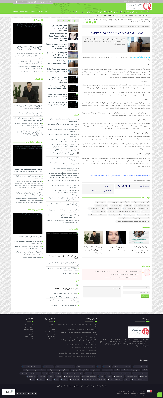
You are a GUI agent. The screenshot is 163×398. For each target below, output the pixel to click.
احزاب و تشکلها (29, 324)
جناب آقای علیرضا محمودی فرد (80, 370)
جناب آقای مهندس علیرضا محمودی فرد (58, 370)
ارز (99, 367)
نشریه (127, 380)
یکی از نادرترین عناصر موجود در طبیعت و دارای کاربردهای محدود (133, 221)
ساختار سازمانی (126, 1)
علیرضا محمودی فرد (104, 26)
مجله (102, 376)
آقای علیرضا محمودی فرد (141, 367)
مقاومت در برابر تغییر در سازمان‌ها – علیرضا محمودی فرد (64, 187)
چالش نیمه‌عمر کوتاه (130, 208)
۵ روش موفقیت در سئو (70, 273)
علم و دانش (144, 376)
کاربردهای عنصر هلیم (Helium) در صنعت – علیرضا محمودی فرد (56, 70)
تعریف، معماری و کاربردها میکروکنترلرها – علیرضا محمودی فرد (63, 135)
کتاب (50, 380)
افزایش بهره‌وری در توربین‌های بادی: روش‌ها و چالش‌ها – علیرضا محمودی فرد (29, 194)
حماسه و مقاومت (28, 329)
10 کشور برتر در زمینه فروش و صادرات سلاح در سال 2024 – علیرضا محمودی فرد (62, 216)
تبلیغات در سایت (50, 334)
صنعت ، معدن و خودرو (118, 19)
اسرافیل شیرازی (48, 367)
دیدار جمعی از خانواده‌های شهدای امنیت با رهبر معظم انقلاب (62, 154)
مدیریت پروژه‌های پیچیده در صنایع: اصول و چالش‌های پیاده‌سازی (64, 169)
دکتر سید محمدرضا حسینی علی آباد (73, 373)
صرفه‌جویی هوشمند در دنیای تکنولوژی (66, 150)
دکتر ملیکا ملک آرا (55, 373)
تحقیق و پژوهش (108, 370)
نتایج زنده (30, 334)
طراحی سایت (74, 229)
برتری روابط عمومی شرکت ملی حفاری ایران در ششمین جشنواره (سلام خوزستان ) (29, 253)
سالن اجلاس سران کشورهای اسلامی (31, 373)
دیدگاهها (61, 20)
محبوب (75, 20)
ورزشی (59, 385)
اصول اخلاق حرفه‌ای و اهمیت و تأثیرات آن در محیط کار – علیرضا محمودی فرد (62, 221)
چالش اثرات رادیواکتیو (101, 205)
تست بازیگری (96, 370)
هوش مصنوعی (75, 380)
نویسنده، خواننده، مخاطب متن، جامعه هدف (94, 380)
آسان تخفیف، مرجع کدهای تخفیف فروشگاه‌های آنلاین (64, 301)
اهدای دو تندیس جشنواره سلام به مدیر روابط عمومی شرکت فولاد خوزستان (29, 248)
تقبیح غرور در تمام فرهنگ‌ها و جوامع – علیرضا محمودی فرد (63, 159)
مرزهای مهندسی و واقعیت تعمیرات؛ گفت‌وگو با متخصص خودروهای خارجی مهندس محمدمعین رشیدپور (29, 56)
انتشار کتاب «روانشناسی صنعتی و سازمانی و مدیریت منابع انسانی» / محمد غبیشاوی (78, 341)
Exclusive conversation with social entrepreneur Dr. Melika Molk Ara (56, 46)
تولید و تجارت (130, 19)
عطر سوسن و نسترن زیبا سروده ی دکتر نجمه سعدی (82, 329)
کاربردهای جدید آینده (144, 215)
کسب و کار (41, 380)
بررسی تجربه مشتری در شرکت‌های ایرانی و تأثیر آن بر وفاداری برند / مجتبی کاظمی (62, 141)
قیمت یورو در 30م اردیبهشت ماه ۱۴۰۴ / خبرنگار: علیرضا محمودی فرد (63, 164)
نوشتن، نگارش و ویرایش (115, 380)
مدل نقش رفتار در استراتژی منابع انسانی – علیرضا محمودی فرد (62, 130)
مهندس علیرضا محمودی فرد (140, 380)
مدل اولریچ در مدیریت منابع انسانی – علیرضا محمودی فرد (57, 87)
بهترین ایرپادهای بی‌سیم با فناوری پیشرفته (65, 293)
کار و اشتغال (78, 385)
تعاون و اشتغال (29, 336)
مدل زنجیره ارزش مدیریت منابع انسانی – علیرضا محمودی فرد (56, 103)
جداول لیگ (30, 331)
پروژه (57, 380)
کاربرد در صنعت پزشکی (99, 212)
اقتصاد (143, 12)
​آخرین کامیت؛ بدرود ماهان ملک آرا (31, 236)
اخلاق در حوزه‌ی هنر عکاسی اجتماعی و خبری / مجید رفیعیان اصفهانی (29, 242)
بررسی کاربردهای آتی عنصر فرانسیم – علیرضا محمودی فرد (116, 32)
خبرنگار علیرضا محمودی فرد (102, 373)
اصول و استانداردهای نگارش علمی (32, 367)
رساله (45, 373)
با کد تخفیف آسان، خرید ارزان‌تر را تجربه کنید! (64, 305)
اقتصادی (37, 79)
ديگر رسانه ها (51, 336)
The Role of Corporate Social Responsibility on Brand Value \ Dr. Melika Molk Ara (58, 37)
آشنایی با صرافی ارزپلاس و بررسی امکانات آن (84, 347)
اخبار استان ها (102, 12)
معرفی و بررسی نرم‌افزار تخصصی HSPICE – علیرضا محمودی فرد (58, 79)
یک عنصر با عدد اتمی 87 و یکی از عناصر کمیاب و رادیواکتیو (134, 218)
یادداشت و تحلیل (125, 12)
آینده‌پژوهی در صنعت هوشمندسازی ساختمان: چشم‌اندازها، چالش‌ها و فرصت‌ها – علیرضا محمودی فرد (63, 205)
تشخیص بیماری (101, 202)
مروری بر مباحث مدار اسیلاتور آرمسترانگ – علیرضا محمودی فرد (57, 96)
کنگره (33, 380)
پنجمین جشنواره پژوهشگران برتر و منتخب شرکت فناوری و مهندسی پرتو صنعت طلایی (29, 62)
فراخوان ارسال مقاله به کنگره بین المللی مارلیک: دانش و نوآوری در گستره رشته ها (28, 48)
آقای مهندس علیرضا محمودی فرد (141, 202)
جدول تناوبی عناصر (116, 205)
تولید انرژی (128, 205)
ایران (118, 370)
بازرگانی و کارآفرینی (33, 142)
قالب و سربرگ (119, 376)
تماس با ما (142, 1)
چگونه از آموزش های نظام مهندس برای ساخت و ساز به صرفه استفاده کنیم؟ (139, 250)
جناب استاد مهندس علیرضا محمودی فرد (35, 370)
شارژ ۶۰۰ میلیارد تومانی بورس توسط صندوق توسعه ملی (62, 181)
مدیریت (59, 376)
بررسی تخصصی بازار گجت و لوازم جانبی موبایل (64, 297)
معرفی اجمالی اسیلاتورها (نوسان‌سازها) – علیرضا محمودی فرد (59, 27)
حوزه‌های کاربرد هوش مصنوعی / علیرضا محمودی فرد (64, 264)
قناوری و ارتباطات (34, 209)
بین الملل (135, 12)
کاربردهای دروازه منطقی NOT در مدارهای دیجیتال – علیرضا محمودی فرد (62, 211)
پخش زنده (52, 338)
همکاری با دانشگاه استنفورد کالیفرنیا (31, 72)
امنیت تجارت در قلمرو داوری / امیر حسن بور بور (83, 337)
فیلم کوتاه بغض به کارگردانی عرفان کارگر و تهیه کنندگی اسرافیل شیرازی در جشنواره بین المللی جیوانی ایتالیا (65, 193)
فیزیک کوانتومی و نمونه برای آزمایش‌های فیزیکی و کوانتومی (123, 212)
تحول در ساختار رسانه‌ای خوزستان (32, 257)
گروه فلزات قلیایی (130, 215)
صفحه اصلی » (133, 15)
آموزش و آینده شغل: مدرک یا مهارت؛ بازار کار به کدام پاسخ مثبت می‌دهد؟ (93, 250)
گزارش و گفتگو (113, 12)
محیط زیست (88, 19)
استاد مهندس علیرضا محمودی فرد (65, 367)
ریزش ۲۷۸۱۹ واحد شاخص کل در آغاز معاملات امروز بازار (62, 125)
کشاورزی (96, 19)
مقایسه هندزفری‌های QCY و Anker (66, 289)
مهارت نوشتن (32, 376)
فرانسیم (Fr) (146, 212)
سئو (77, 280)
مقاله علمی (42, 376)
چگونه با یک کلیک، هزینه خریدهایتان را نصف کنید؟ (63, 257)
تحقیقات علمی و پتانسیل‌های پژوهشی (119, 202)
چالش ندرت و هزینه (144, 208)
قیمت (109, 376)
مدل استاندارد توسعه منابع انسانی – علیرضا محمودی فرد (57, 62)
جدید (68, 20)
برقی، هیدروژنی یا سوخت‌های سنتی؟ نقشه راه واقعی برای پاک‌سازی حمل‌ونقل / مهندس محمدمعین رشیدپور (29, 125)
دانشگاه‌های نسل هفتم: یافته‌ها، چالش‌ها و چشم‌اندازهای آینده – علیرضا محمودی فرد (64, 146)
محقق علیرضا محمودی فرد (89, 376)
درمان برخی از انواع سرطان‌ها (97, 208)
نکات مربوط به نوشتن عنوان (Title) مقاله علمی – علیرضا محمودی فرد (63, 199)
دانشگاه (88, 373)
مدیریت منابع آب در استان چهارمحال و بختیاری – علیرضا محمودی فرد (62, 120)
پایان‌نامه (65, 380)
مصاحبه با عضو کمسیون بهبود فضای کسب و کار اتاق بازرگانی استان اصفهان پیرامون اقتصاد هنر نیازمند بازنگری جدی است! (28, 133)
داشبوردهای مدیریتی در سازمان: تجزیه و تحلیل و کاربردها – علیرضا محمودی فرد (56, 54)
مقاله (51, 376)
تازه (148, 1)
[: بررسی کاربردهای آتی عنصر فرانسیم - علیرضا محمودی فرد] (84, 22)
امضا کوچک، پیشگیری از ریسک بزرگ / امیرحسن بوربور (31, 114)
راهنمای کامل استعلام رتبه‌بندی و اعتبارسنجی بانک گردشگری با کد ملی (77, 353)
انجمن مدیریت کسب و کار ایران (131, 370)
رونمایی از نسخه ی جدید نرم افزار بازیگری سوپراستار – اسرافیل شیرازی (30, 67)
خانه (148, 12)
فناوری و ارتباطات (105, 19)
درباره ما (135, 1)
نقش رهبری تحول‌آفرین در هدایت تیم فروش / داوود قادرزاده (28, 177)
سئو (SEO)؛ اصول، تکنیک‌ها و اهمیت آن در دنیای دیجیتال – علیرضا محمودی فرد (63, 269)
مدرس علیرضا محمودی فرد (72, 376)
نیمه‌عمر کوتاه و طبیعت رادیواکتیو (98, 215)
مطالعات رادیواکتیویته (116, 215)
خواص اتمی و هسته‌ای (114, 208)
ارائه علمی (107, 367)
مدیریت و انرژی (145, 21)
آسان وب (136, 395)
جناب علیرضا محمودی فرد (140, 373)
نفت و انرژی (29, 338)
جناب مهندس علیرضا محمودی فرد (121, 373)
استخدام (52, 329)
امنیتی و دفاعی (29, 327)
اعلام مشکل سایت (50, 331)
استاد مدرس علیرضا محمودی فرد (86, 367)
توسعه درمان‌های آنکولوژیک (142, 205)
